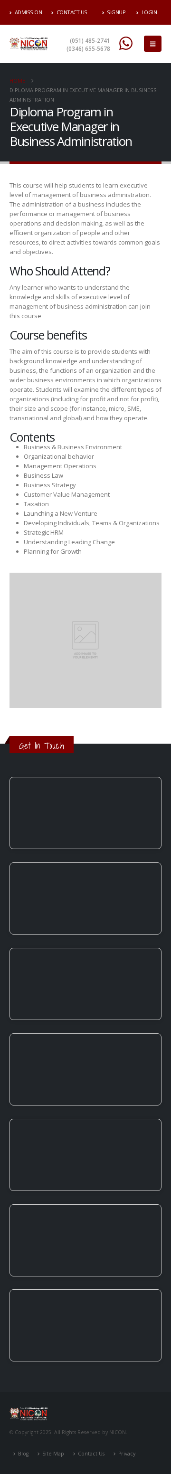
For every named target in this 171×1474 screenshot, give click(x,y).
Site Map (53, 1453)
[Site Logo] (29, 43)
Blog (23, 1453)
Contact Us (72, 12)
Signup (116, 12)
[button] (153, 44)
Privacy (126, 1453)
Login (149, 12)
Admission (28, 12)
